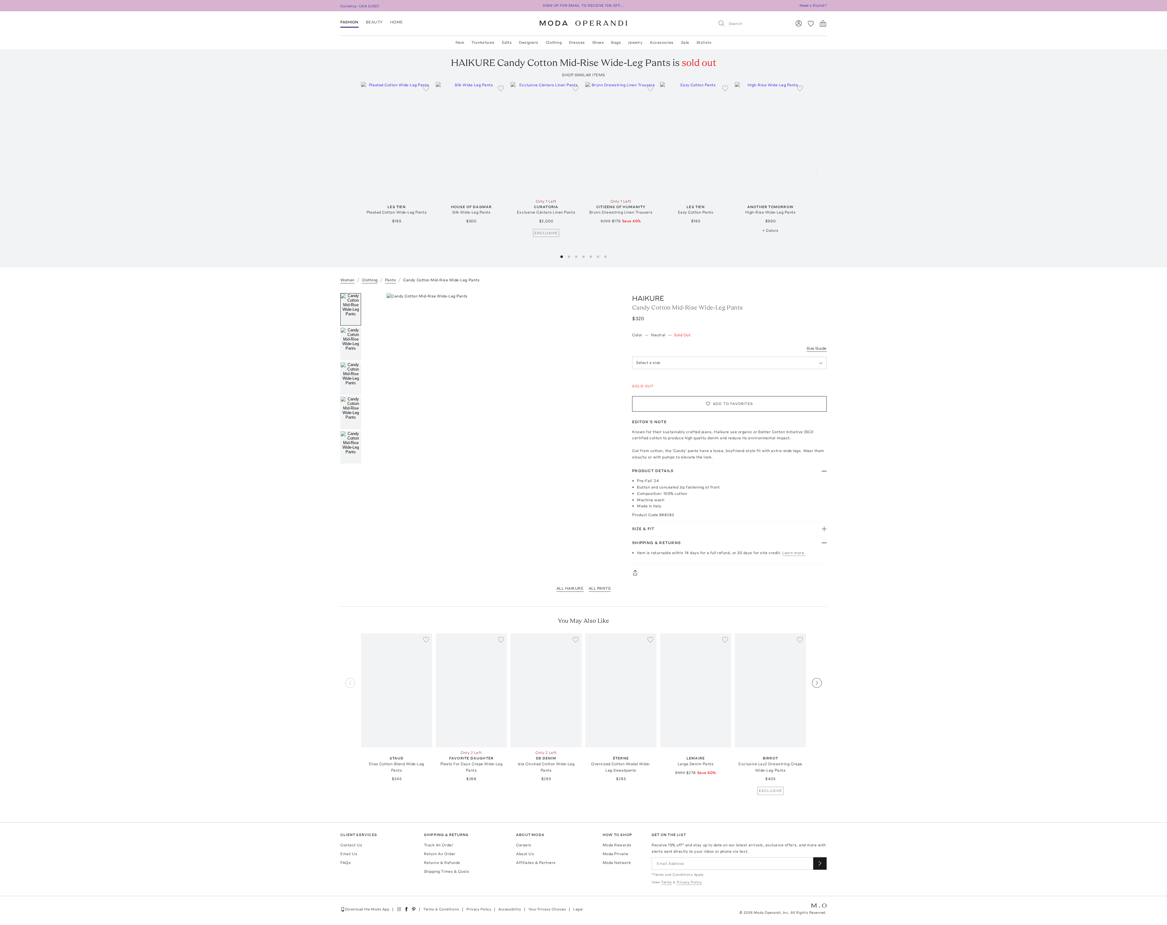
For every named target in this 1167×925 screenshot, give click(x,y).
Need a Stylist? (813, 5)
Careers (524, 845)
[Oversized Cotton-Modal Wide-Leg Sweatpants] (620, 690)
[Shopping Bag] (823, 23)
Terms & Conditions (441, 909)
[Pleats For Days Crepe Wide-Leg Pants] (471, 690)
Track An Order (438, 845)
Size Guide (817, 348)
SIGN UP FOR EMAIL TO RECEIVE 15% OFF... (583, 5)
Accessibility (509, 909)
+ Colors (770, 230)
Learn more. (793, 552)
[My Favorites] (810, 23)
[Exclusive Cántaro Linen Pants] (546, 139)
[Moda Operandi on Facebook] (406, 909)
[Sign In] (798, 23)
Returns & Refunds (442, 862)
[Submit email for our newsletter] (820, 863)
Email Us (348, 853)
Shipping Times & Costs (446, 871)
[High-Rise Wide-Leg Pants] (770, 139)
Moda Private (615, 853)
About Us (525, 853)
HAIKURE (648, 298)
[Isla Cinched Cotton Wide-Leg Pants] (546, 690)
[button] (561, 256)
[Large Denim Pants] (695, 690)
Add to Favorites (733, 404)
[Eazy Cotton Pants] (695, 139)
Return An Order (440, 853)
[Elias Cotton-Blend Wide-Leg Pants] (396, 690)
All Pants (600, 588)
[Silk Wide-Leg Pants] (471, 139)
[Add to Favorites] (426, 88)
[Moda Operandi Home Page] (583, 23)
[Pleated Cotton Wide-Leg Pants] (396, 139)
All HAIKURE (570, 588)
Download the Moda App (367, 909)
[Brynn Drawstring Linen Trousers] (620, 139)
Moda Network (617, 862)
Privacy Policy (478, 909)
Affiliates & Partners (536, 862)
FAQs (345, 862)
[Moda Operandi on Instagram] (399, 909)
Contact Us (351, 845)
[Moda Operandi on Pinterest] (413, 909)
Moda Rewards (617, 845)
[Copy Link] (729, 573)
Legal (578, 909)
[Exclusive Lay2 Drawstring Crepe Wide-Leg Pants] (770, 690)
